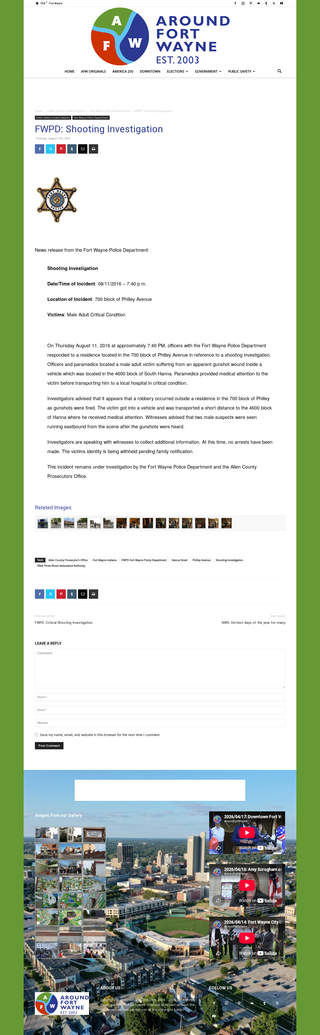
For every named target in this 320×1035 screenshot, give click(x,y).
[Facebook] (235, 3)
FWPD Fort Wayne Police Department (144, 560)
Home (69, 71)
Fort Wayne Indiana (104, 560)
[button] (279, 72)
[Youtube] (281, 3)
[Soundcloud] (258, 3)
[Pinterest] (250, 3)
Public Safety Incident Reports (66, 111)
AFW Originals (93, 71)
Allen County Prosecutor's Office (68, 560)
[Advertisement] (160, 93)
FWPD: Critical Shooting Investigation (64, 623)
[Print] (93, 149)
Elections (175, 71)
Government (206, 71)
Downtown (150, 71)
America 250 (122, 71)
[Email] (82, 149)
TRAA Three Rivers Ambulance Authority (61, 565)
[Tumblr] (266, 3)
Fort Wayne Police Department (110, 111)
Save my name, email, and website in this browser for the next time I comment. (100, 735)
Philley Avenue (202, 560)
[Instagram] (242, 3)
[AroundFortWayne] (160, 36)
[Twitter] (273, 3)
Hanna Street (179, 560)
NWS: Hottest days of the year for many (253, 623)
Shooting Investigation (229, 560)
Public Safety (239, 71)
